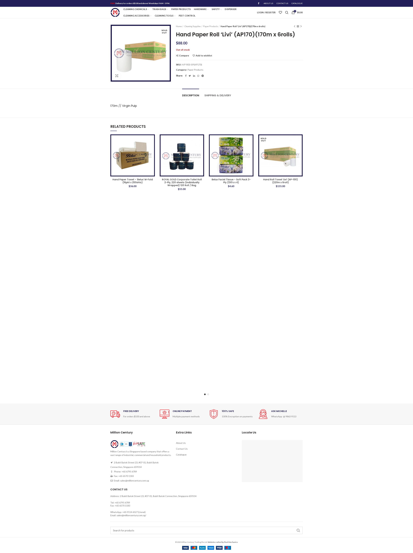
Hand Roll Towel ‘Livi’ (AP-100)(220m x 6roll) (280, 181)
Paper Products (210, 26)
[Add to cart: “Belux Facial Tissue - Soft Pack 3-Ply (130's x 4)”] (251, 147)
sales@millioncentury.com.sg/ (131, 515)
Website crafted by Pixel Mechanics (223, 542)
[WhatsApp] (198, 76)
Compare (184, 55)
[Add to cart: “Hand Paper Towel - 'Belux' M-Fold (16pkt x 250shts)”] (152, 147)
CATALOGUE (297, 3)
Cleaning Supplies (192, 26)
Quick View (152, 154)
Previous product (294, 26)
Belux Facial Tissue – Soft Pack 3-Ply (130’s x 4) (231, 181)
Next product (301, 26)
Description (190, 95)
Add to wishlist (204, 55)
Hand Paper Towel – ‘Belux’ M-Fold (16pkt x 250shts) (132, 181)
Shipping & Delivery (217, 95)
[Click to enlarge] (117, 76)
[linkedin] (194, 76)
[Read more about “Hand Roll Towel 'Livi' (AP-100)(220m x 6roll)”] (300, 147)
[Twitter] (190, 76)
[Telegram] (202, 76)
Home (179, 26)
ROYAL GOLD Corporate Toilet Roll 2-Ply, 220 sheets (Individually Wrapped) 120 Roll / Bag (182, 182)
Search (298, 530)
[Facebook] (258, 3)
